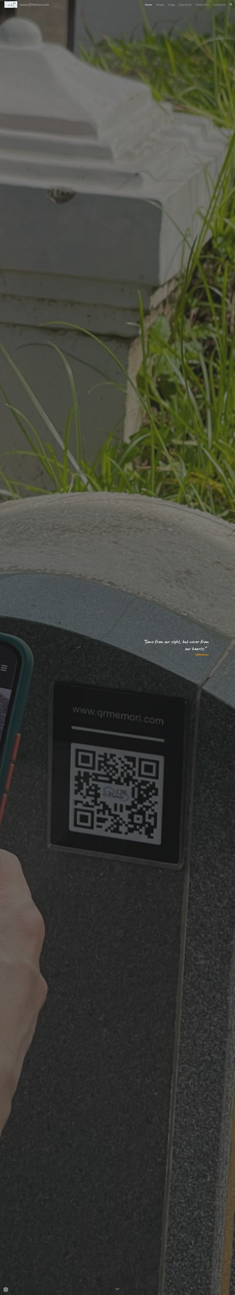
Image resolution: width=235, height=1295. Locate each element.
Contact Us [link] (219, 4)
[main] (173, 647)
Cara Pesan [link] (185, 4)
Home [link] (148, 4)
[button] (231, 4)
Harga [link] (171, 4)
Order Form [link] (202, 4)
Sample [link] (160, 4)
